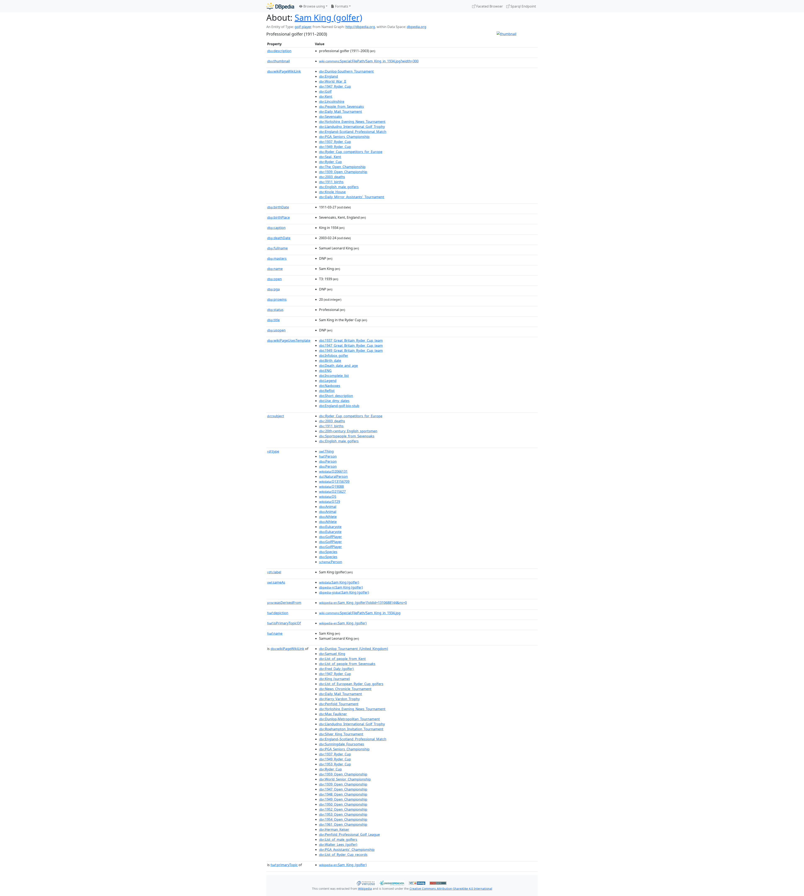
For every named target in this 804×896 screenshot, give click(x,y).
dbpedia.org (416, 26)
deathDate (278, 238)
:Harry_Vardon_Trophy (339, 699)
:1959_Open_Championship (343, 774)
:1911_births (331, 182)
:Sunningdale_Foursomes (341, 744)
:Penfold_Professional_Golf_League (349, 834)
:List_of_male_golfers (338, 839)
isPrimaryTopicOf (284, 623)
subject (275, 416)
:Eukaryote (330, 526)
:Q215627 (332, 491)
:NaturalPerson (333, 476)
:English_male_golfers (339, 187)
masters (277, 258)
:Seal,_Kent (330, 156)
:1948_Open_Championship (343, 794)
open (274, 279)
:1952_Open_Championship (343, 809)
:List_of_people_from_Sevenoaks (347, 663)
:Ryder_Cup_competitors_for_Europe (350, 151)
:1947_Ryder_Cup (335, 86)
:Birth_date (330, 360)
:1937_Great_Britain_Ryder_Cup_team (351, 340)
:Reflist (327, 390)
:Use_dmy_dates (334, 400)
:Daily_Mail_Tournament (340, 111)
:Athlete (328, 516)
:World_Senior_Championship (345, 779)
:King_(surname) (334, 678)
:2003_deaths (332, 177)
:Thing (326, 451)
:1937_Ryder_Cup (335, 141)
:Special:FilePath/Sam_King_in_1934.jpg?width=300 (369, 61)
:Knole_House (332, 192)
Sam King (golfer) (328, 17)
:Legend (327, 380)
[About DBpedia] (280, 6)
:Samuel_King (332, 653)
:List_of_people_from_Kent (342, 658)
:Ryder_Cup (330, 161)
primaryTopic (284, 865)
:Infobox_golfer (333, 355)
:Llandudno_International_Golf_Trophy (352, 126)
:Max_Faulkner (333, 714)
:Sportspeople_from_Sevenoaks (346, 436)
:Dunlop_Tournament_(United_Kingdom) (353, 648)
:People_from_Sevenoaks (341, 106)
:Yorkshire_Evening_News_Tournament (352, 121)
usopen (276, 330)
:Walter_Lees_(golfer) (338, 844)
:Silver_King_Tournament (341, 734)
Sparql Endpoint (523, 6)
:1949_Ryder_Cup (335, 146)
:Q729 (329, 501)
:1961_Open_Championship (343, 824)
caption (276, 227)
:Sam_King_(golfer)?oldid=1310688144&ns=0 (363, 602)
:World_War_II (332, 81)
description (279, 51)
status (275, 309)
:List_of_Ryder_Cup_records (343, 854)
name (275, 268)
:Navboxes (329, 385)
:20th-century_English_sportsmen (348, 431)
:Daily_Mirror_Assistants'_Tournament (351, 197)
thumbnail (278, 61)
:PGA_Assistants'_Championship (347, 849)
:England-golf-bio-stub (339, 405)
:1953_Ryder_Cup (335, 764)
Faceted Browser (489, 6)
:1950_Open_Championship (343, 804)
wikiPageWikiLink (284, 71)
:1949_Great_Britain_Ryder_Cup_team (351, 350)
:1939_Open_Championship (343, 171)
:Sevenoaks (330, 116)
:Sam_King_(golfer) (343, 623)
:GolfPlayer (330, 536)
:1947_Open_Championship (343, 789)
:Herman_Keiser (334, 829)
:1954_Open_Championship (343, 819)
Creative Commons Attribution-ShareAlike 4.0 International (451, 889)
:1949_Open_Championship (343, 799)
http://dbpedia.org (360, 26)
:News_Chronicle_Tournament (345, 689)
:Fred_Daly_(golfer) (336, 668)
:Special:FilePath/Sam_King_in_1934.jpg (360, 613)
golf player (303, 26)
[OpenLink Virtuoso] (365, 882)
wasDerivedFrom (284, 602)
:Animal (327, 506)
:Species (328, 551)
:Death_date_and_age (338, 365)
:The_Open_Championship (342, 166)
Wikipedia (365, 889)
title (273, 320)
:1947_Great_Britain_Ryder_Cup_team (351, 345)
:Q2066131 (333, 471)
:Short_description (336, 395)
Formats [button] (341, 6)
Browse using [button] (314, 6)
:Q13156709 (334, 481)
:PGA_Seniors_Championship (344, 136)
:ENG (325, 370)
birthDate (278, 207)
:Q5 (327, 496)
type (273, 451)
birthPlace (278, 217)
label (274, 572)
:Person (328, 456)
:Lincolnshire (331, 101)
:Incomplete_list (334, 375)
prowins (277, 299)
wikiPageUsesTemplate (288, 340)
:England (328, 76)
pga (273, 289)
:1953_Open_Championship (343, 814)
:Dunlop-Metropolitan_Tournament (349, 719)
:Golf (325, 91)
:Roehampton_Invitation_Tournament (351, 729)
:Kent (325, 96)
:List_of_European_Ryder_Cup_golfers (351, 684)
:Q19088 (331, 486)
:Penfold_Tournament (338, 704)
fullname (277, 248)
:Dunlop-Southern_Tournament (346, 71)
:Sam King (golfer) (339, 582)
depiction (277, 613)
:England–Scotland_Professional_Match (352, 131)
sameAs (276, 582)
